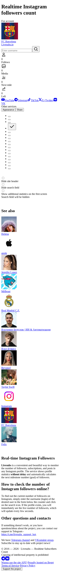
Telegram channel (20, 540)
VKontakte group (44, 540)
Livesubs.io (7, 44)
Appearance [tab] (8, 109)
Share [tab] (19, 109)
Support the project (12, 569)
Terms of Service (10, 565)
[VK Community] (7, 559)
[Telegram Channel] (3, 559)
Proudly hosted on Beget (41, 562)
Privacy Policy (27, 565)
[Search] (36, 49)
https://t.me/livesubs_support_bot (18, 534)
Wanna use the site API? (14, 562)
